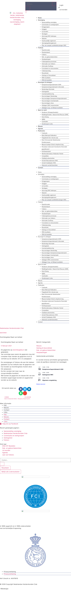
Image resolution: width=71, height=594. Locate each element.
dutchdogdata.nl (18, 350)
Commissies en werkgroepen (50, 24)
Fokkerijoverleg (46, 70)
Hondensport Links (47, 124)
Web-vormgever (14, 589)
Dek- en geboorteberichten (49, 57)
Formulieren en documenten (50, 68)
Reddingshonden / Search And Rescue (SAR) (55, 114)
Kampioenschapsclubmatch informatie (53, 87)
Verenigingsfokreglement (49, 43)
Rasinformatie (46, 50)
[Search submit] (2, 464)
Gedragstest (45, 91)
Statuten (44, 38)
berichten (3, 333)
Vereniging (41, 20)
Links (5, 412)
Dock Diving (45, 117)
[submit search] (54, 4)
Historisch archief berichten (50, 165)
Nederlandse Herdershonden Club (12, 328)
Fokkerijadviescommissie (49, 61)
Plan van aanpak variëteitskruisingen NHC (54, 45)
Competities (45, 156)
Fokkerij (40, 47)
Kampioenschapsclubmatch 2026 (51, 84)
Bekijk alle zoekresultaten (10, 472)
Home (40, 17)
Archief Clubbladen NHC (49, 163)
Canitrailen (45, 121)
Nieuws (40, 126)
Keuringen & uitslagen (45, 82)
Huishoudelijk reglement (49, 40)
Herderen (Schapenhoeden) (50, 112)
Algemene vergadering (49, 380)
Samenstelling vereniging (49, 22)
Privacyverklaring (10, 571)
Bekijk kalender (40, 384)
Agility (43, 119)
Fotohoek (44, 133)
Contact (40, 167)
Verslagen (45, 34)
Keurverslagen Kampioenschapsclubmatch (54, 98)
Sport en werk (42, 110)
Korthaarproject (46, 151)
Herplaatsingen (46, 59)
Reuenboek (45, 73)
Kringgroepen (46, 27)
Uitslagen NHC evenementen (50, 105)
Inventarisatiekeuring (48, 94)
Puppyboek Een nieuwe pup (50, 137)
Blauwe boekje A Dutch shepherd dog (53, 144)
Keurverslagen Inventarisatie (50, 100)
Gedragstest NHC (47, 375)
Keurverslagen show (48, 103)
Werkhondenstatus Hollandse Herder (52, 153)
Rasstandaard (46, 52)
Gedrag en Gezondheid (48, 75)
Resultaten (5, 468)
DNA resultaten (46, 77)
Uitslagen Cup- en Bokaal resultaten (52, 107)
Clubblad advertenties (48, 158)
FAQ (5, 405)
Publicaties (41, 131)
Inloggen (44, 29)
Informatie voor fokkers (48, 64)
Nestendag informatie (48, 89)
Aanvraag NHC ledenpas (49, 36)
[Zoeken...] (38, 4)
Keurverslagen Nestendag (49, 96)
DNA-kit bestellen (47, 80)
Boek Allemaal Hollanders (49, 135)
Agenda (40, 128)
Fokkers (44, 54)
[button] (51, 170)
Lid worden (45, 31)
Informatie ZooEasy (47, 66)
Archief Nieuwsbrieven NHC (50, 160)
